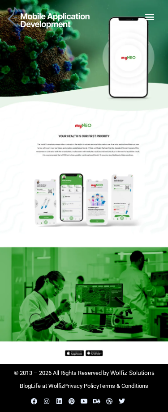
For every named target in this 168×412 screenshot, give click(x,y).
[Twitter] (122, 401)
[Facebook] (34, 401)
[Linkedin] (59, 401)
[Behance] (96, 401)
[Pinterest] (71, 401)
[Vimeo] (134, 401)
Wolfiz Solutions (132, 372)
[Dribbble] (109, 401)
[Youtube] (84, 401)
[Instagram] (46, 401)
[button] (149, 16)
